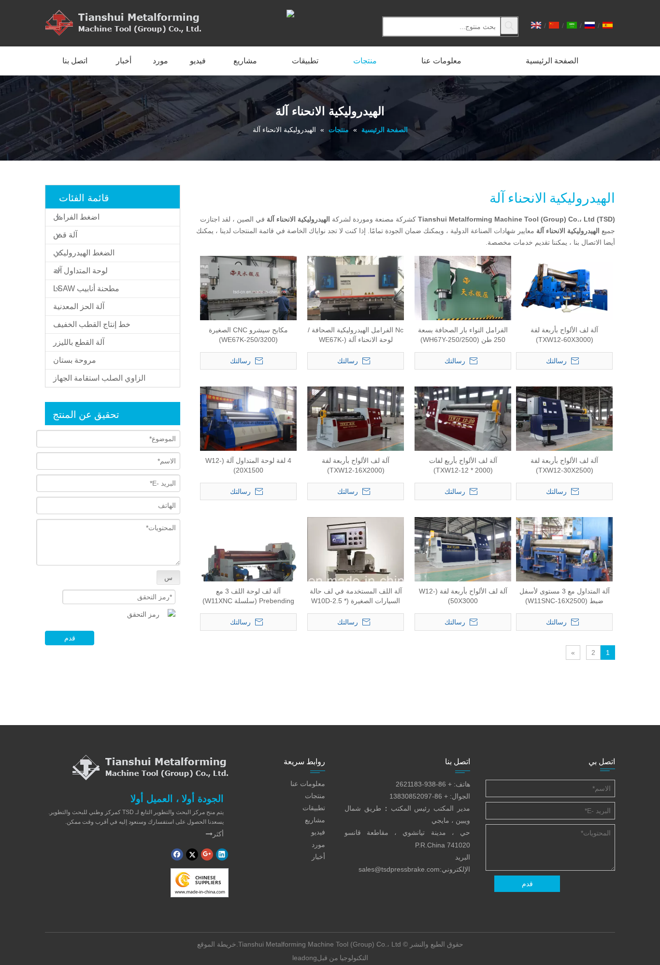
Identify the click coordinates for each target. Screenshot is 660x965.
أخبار (318, 857)
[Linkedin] (222, 854)
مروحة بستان (74, 360)
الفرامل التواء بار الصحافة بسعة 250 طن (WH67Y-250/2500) (463, 334)
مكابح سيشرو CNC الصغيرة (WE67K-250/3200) (248, 334)
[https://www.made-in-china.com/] (200, 882)
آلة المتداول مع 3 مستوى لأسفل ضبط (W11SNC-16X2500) (564, 596)
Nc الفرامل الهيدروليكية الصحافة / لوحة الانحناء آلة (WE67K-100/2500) (355, 335)
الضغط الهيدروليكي (84, 253)
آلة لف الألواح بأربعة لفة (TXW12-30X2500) (564, 465)
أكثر (215, 834)
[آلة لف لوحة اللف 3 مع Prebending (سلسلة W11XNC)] (248, 565)
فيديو (318, 832)
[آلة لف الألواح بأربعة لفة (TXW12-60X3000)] (564, 287)
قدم (69, 638)
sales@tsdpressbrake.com (399, 869)
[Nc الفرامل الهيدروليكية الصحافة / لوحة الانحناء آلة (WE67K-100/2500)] (355, 291)
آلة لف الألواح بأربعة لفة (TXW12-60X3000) (564, 334)
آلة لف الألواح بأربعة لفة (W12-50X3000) (463, 596)
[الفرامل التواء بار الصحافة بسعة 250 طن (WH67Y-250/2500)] (463, 320)
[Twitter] (192, 854)
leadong (304, 958)
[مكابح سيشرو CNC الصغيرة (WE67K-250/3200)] (248, 291)
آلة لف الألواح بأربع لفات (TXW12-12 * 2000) (463, 465)
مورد (318, 844)
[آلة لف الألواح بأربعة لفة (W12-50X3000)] (463, 548)
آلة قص (65, 235)
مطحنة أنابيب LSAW (86, 288)
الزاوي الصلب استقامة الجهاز (99, 378)
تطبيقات (313, 808)
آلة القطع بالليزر (78, 342)
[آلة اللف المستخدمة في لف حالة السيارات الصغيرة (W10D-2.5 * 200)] (355, 580)
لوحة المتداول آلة (80, 271)
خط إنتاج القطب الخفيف (91, 324)
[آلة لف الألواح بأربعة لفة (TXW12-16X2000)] (355, 418)
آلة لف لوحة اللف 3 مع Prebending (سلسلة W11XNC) (248, 596)
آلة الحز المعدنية (78, 306)
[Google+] (207, 854)
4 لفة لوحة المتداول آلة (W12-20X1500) (248, 465)
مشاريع (315, 820)
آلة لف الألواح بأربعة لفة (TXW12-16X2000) (355, 465)
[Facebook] (177, 854)
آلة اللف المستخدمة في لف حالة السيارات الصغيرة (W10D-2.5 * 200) (356, 596)
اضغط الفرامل (76, 217)
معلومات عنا (307, 783)
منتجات (315, 796)
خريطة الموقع (216, 944)
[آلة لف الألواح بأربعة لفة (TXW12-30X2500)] (564, 418)
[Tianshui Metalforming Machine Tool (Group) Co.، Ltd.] (150, 767)
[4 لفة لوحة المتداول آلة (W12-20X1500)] (248, 422)
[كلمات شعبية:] (509, 25)
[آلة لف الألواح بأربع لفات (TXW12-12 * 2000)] (463, 422)
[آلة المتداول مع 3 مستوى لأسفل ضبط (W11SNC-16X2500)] (564, 552)
